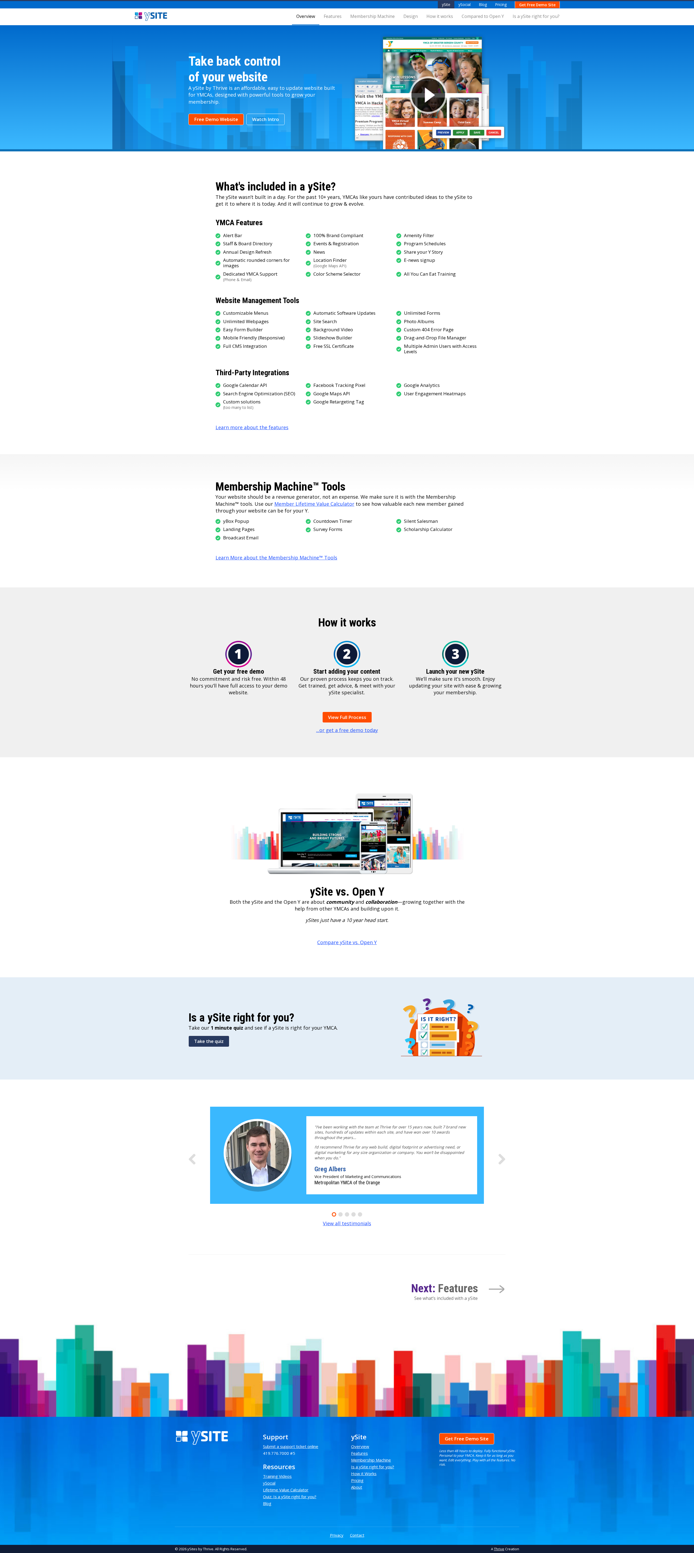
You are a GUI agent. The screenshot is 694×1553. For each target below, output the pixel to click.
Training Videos (277, 1476)
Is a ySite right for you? (536, 16)
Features (333, 16)
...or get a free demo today (347, 730)
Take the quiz (209, 1041)
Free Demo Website (216, 119)
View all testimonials (347, 1223)
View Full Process (347, 717)
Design (410, 16)
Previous (192, 1158)
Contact (357, 1535)
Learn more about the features (252, 427)
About (356, 1487)
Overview (305, 16)
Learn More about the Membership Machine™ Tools (276, 557)
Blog (483, 4)
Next (502, 1158)
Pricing (501, 4)
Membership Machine (372, 16)
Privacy (336, 1535)
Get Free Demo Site (537, 4)
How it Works (364, 1473)
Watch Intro (265, 119)
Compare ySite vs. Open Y (347, 942)
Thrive (499, 1548)
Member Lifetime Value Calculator (314, 504)
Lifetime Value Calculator (286, 1489)
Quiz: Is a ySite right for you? (289, 1496)
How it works (439, 16)
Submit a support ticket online (290, 1446)
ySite (446, 4)
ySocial (464, 4)
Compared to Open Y (483, 16)
